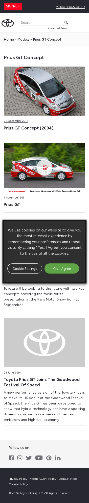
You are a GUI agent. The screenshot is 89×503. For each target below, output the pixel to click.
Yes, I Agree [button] (62, 268)
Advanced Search (58, 28)
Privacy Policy (18, 478)
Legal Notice (68, 478)
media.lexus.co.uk (70, 6)
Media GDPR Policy (43, 478)
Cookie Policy (18, 484)
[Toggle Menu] (83, 22)
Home (9, 39)
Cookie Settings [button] (24, 268)
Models (23, 39)
